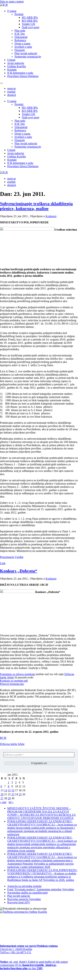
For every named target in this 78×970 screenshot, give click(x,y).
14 (5, 790)
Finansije (20, 50)
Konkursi (51, 216)
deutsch (11, 94)
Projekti (19, 14)
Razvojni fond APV (18, 902)
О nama (11, 10)
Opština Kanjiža (16, 66)
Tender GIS (28, 24)
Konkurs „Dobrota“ (18, 571)
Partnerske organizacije (28, 56)
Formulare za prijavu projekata (17, 674)
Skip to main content (12, 1)
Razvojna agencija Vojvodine (24, 899)
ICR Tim (20, 33)
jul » (11, 802)
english (11, 91)
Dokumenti (21, 37)
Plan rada (20, 30)
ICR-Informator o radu (20, 72)
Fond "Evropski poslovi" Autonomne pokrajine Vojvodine (40, 889)
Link (2, 563)
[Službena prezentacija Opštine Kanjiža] (23, 911)
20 (2, 794)
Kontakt (12, 69)
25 (20, 794)
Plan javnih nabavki (26, 53)
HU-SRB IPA (30, 17)
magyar (11, 88)
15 (9, 790)
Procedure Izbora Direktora (22, 76)
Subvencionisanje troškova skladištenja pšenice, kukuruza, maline (36, 206)
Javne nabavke (15, 63)
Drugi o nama (22, 43)
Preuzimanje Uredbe (11, 557)
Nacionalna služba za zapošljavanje (27, 892)
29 (9, 798)
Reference (20, 40)
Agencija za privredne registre (24, 886)
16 (12, 790)
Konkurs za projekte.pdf (14, 680)
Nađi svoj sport (30, 27)
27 (2, 798)
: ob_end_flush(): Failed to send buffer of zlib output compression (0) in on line (34, 965)
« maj (3, 802)
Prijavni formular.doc (12, 683)
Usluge (11, 59)
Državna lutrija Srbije (12, 744)
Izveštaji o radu (23, 46)
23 (12, 794)
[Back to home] (4, 4)
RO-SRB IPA (30, 20)
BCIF (3, 737)
